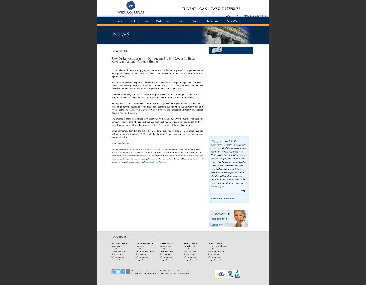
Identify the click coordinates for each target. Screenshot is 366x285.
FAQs (165, 271)
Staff (139, 271)
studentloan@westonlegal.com (155, 162)
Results (159, 271)
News (189, 271)
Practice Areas (151, 271)
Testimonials (172, 271)
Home (134, 271)
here (199, 159)
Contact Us (182, 271)
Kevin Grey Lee (183, 273)
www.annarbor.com (121, 142)
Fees (143, 271)
